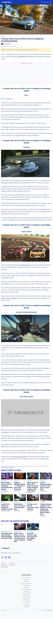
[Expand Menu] (47, 2)
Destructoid (26, 591)
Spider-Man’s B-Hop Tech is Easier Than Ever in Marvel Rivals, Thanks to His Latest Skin (32, 487)
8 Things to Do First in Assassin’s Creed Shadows (33, 506)
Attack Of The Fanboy (26, 583)
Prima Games (26, 585)
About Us (3, 563)
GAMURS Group (49, 610)
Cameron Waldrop (5, 510)
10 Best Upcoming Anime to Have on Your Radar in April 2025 (45, 486)
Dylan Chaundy (4, 490)
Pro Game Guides (26, 577)
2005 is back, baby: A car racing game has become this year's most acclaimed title (20, 537)
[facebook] (9, 557)
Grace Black (30, 492)
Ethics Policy (4, 565)
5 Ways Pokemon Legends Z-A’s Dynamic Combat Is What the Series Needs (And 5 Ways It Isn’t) (46, 509)
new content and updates (19, 456)
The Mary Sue (26, 599)
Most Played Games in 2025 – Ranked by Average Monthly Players (7, 486)
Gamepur (26, 581)
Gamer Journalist (26, 593)
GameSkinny (27, 595)
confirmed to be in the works (9, 298)
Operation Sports (26, 597)
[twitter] (5, 557)
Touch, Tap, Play (26, 600)
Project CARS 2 (24, 265)
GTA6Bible (26, 606)
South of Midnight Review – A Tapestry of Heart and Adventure (19, 486)
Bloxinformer (26, 604)
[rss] (2, 557)
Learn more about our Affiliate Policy (8, 467)
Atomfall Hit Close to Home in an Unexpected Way (20, 506)
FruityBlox (26, 602)
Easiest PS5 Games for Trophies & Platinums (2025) (7, 506)
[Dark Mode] (45, 2)
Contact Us (12, 563)
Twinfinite (26, 579)
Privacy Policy (4, 567)
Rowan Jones (17, 490)
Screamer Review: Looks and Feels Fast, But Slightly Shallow (32, 536)
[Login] (50, 2)
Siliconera (26, 587)
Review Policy (12, 565)
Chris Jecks (17, 510)
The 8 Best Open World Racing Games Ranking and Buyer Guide (6, 535)
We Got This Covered (26, 589)
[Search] (42, 2)
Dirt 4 (2, 105)
